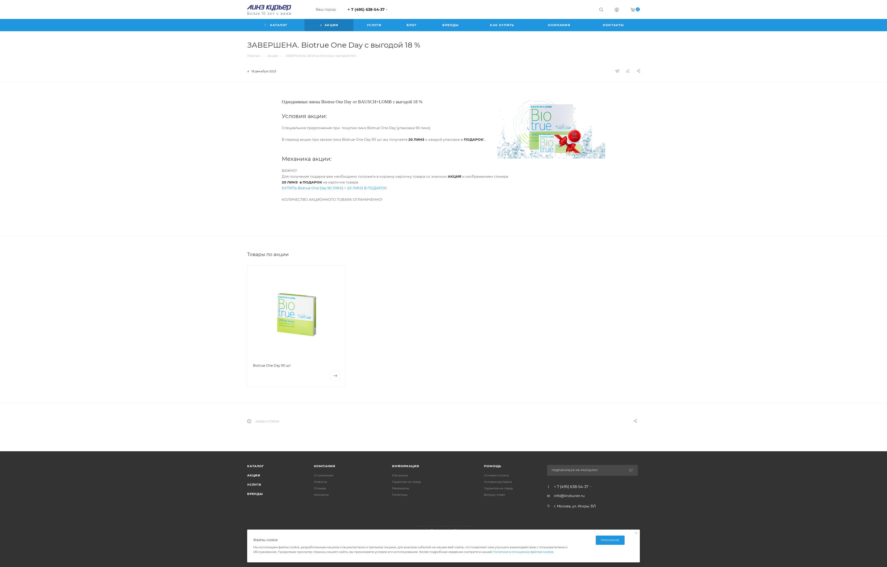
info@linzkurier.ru (569, 496)
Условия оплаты (496, 475)
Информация (405, 466)
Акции (253, 475)
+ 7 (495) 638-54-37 (366, 9)
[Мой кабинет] (617, 10)
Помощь (492, 466)
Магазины (400, 475)
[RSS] (627, 71)
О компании (323, 475)
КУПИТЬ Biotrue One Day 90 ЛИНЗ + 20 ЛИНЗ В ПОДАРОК (334, 188)
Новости (320, 482)
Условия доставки (498, 482)
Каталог (255, 466)
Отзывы (320, 488)
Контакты (321, 495)
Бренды (255, 494)
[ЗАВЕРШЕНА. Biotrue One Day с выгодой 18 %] (551, 129)
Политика (399, 495)
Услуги (254, 484)
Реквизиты (400, 488)
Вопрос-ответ (494, 495)
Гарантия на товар (406, 482)
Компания (324, 466)
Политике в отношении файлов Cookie (523, 552)
